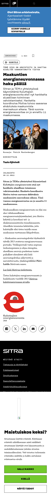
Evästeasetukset (11, 370)
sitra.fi (26, 22)
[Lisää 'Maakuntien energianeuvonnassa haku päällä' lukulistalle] (33, 55)
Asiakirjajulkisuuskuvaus (15, 387)
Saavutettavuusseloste (14, 381)
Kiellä (25, 479)
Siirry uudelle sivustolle (20, 30)
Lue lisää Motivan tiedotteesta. (17, 269)
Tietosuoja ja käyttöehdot (15, 365)
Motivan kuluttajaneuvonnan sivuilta (20, 280)
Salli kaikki (25, 469)
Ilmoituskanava (10, 376)
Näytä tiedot (25, 489)
